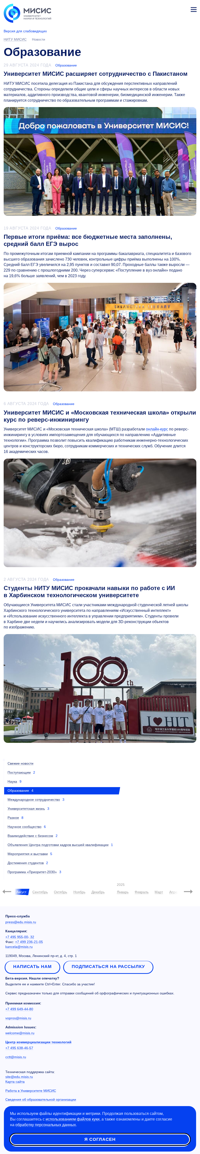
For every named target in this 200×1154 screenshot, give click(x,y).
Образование (66, 65)
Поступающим (19, 772)
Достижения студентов (26, 863)
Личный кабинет (182, 9)
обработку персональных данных (45, 1125)
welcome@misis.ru (19, 1033)
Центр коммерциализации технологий (38, 1042)
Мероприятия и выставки (28, 854)
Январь (123, 892)
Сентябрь (40, 892)
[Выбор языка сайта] (170, 8)
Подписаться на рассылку (108, 966)
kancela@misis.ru (19, 947)
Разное (13, 818)
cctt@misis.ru (15, 1057)
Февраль (142, 892)
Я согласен (100, 1139)
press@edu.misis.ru (20, 922)
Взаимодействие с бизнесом (30, 836)
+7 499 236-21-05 (29, 942)
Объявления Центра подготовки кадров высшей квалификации (58, 845)
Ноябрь (79, 892)
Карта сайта (15, 1082)
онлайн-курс (157, 429)
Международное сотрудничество (34, 800)
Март (159, 892)
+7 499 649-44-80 (19, 1009)
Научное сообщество (24, 827)
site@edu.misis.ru (19, 1077)
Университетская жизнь (26, 809)
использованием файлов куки (73, 1119)
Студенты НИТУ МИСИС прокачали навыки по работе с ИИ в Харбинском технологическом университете (89, 591)
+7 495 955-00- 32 (19, 937)
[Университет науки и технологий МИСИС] (27, 12)
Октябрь (60, 892)
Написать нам (32, 966)
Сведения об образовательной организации (40, 1099)
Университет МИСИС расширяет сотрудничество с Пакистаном (96, 73)
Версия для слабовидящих (25, 31)
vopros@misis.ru (18, 1018)
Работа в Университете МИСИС (30, 1091)
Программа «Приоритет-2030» (32, 872)
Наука (12, 781)
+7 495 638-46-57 (19, 1048)
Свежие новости (20, 763)
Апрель (175, 892)
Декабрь (98, 892)
